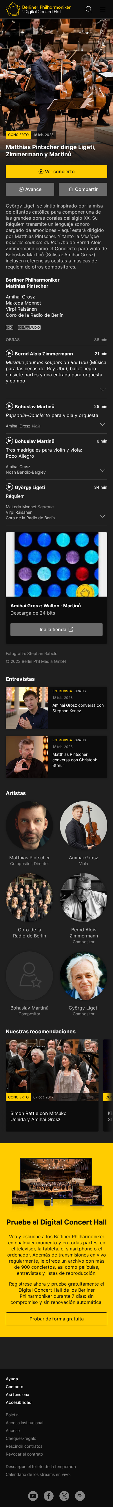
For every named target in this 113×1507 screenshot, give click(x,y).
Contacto (14, 1386)
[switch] (102, 389)
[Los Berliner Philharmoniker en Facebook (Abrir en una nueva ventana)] (49, 1496)
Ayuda (12, 1378)
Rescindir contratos (24, 1446)
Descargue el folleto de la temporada (41, 1466)
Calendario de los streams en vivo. (38, 1474)
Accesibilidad (19, 1402)
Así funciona (17, 1394)
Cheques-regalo (21, 1438)
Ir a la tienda (53, 629)
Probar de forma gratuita (57, 1319)
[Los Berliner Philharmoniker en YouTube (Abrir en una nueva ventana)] (33, 1496)
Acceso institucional (24, 1422)
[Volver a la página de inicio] (38, 9)
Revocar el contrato (24, 1453)
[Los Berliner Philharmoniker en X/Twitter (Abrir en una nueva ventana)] (64, 1496)
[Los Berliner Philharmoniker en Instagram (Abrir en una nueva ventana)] (80, 1496)
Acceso (13, 1430)
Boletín (12, 1414)
